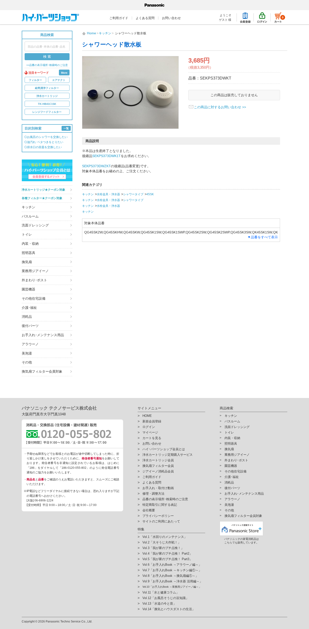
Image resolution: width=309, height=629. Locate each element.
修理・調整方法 (153, 493)
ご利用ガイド (118, 18)
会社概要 (148, 510)
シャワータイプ (133, 194)
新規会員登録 (151, 421)
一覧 (66, 128)
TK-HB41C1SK (47, 103)
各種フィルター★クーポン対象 (42, 198)
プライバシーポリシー (158, 516)
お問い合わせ (171, 18)
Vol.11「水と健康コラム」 (160, 592)
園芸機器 (28, 289)
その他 (27, 362)
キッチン (28, 207)
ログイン (148, 427)
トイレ (27, 234)
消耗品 (27, 316)
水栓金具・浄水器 (108, 194)
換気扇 (27, 262)
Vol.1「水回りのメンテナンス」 (164, 537)
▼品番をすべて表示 (262, 237)
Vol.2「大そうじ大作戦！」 (161, 542)
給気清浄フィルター (47, 88)
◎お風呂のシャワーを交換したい (46, 137)
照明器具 (28, 253)
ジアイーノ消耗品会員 (158, 471)
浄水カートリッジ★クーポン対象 (43, 189)
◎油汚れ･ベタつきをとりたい (43, 142)
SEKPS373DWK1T (106, 156)
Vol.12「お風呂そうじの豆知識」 (165, 598)
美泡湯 (27, 353)
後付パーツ (30, 326)
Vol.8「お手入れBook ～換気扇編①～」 (170, 576)
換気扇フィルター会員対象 (42, 371)
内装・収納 (30, 244)
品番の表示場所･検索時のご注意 (165, 499)
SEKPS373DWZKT (96, 166)
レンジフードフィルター (47, 111)
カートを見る (151, 438)
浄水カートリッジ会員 (158, 460)
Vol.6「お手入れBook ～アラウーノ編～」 (172, 564)
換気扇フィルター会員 (158, 466)
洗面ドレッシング (35, 225)
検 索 (47, 56)
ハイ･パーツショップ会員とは (163, 449)
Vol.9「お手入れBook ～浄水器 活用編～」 (172, 581)
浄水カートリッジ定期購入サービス (167, 454)
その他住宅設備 (33, 298)
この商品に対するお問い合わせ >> (220, 107)
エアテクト (58, 80)
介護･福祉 (29, 308)
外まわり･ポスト (34, 280)
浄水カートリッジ (47, 95)
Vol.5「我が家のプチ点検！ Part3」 (167, 559)
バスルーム (30, 216)
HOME (147, 416)
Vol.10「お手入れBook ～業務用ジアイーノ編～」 (171, 586)
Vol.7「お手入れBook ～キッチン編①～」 (172, 570)
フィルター (35, 80)
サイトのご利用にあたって (161, 521)
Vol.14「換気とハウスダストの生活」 (168, 609)
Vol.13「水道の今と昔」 (159, 603)
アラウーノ (30, 344)
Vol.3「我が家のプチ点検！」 (163, 548)
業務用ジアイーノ (35, 271)
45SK (150, 194)
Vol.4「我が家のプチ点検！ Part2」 (167, 553)
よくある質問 (145, 18)
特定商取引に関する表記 (159, 504)
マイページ (150, 432)
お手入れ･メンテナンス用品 (43, 335)
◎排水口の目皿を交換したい (43, 147)
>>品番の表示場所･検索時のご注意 (47, 65)
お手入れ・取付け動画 (158, 488)
